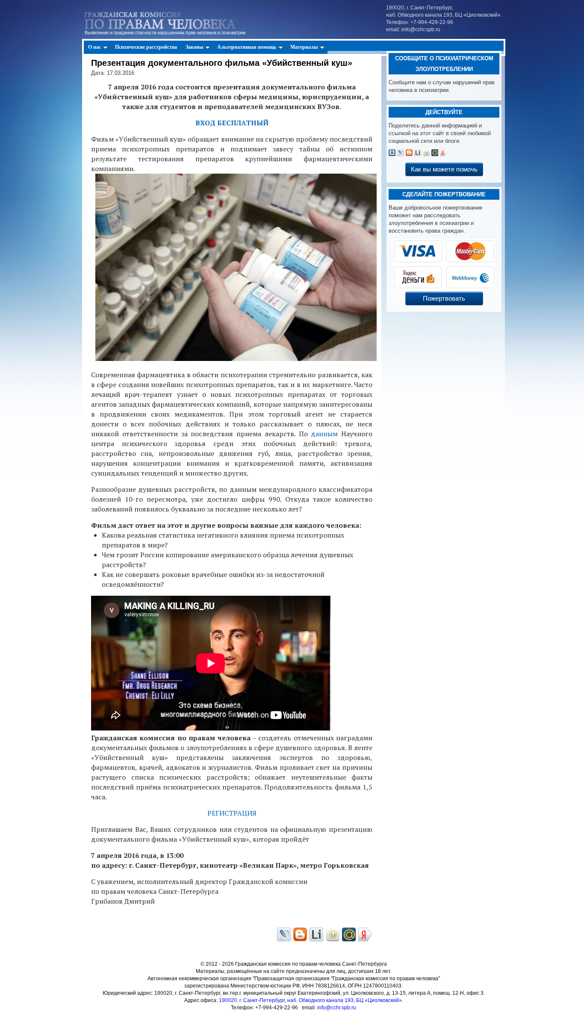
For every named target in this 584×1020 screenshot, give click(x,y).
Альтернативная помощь (246, 47)
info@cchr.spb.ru (336, 1008)
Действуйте (444, 112)
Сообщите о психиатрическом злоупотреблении (444, 63)
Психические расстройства (146, 47)
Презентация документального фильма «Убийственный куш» (221, 63)
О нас (94, 47)
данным (324, 433)
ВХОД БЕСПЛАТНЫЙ (231, 122)
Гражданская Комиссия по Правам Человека (175, 21)
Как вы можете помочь (444, 169)
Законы (194, 47)
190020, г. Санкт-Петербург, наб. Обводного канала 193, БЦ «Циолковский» (310, 1000)
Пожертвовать (444, 298)
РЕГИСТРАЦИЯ (232, 813)
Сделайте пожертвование (444, 194)
